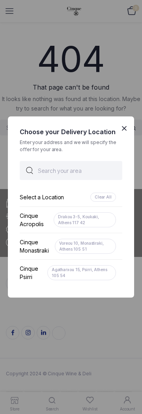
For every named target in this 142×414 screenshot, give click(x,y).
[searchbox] (71, 170)
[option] (71, 197)
